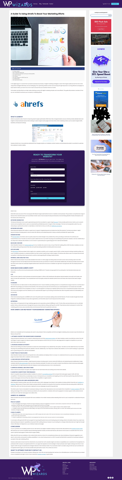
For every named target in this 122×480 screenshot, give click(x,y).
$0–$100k (33, 187)
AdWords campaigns (57, 226)
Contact (51, 3)
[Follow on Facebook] (108, 478)
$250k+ (45, 187)
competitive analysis (47, 374)
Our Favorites (92, 465)
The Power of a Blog (93, 469)
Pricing (64, 472)
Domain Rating (16, 236)
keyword (56, 222)
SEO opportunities (23, 363)
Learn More (101, 29)
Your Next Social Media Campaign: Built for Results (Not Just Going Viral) (101, 155)
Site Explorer (15, 251)
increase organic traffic (77, 428)
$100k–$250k (40, 187)
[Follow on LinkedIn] (110, 478)
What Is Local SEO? (93, 467)
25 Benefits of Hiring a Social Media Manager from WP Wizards (101, 175)
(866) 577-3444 (107, 3)
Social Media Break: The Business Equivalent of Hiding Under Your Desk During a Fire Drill (101, 135)
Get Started (114, 3)
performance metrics (50, 338)
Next (48, 198)
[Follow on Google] (112, 478)
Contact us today (41, 454)
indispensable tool (29, 245)
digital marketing (75, 389)
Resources (64, 469)
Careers (64, 471)
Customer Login (65, 473)
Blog (40, 3)
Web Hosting (92, 464)
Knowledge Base (66, 468)
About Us (64, 464)
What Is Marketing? (93, 468)
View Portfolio (101, 42)
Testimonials (45, 3)
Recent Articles (65, 465)
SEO (17, 16)
